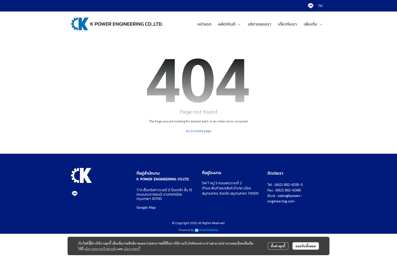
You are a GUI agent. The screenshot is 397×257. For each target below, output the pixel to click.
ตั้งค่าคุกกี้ (278, 246)
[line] (310, 5)
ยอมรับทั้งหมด (305, 246)
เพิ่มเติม (311, 24)
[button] (320, 6)
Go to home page (198, 131)
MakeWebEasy (208, 230)
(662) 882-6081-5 (289, 184)
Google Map (146, 207)
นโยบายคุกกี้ (132, 249)
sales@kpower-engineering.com (284, 198)
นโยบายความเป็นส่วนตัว (100, 249)
